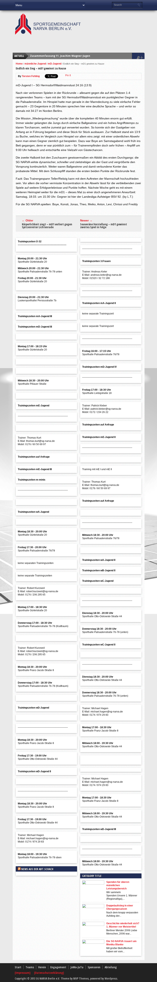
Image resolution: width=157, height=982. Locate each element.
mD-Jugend (54, 63)
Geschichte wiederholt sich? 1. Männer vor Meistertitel (122, 925)
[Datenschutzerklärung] (49, 973)
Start (18, 967)
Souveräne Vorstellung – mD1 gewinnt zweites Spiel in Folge (103, 226)
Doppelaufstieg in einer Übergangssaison (119, 907)
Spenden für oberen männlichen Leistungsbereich (117, 885)
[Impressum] (23, 973)
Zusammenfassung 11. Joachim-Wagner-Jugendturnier (65, 56)
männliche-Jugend (35, 63)
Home (19, 63)
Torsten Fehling (31, 76)
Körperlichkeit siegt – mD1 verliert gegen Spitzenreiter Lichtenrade (47, 226)
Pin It (68, 75)
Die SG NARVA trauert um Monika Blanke (121, 943)
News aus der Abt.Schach (37, 869)
